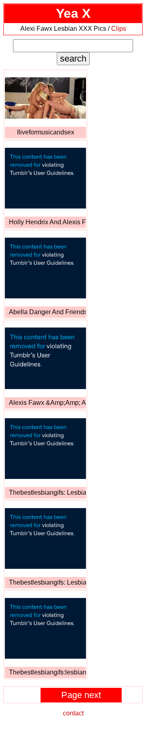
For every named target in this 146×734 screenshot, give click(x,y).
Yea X (73, 13)
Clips (118, 28)
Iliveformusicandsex (45, 132)
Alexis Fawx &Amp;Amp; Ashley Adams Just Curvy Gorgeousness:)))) (47, 402)
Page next (81, 695)
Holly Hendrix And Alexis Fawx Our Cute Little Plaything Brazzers (47, 222)
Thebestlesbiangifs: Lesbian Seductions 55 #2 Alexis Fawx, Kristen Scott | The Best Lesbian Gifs (47, 492)
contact (73, 713)
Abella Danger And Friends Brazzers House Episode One (47, 311)
